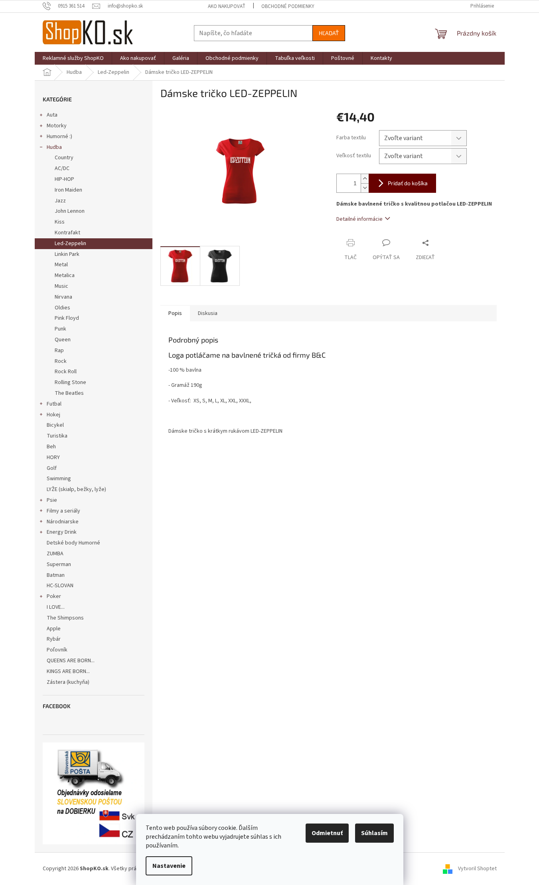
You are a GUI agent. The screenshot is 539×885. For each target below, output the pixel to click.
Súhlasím (374, 833)
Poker (54, 596)
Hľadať (329, 33)
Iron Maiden (68, 190)
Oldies (62, 308)
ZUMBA (55, 554)
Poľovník (57, 650)
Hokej (53, 415)
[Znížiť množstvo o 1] (365, 187)
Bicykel (55, 425)
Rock (61, 361)
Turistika (57, 436)
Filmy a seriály (63, 511)
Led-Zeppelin (70, 243)
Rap (59, 350)
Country (64, 158)
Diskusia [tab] (207, 313)
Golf (52, 468)
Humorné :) (59, 137)
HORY (53, 457)
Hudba (54, 147)
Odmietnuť (327, 833)
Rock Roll (66, 372)
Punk (60, 329)
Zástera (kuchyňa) (69, 682)
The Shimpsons (65, 618)
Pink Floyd (67, 318)
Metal (61, 265)
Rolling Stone (70, 382)
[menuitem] (73, 58)
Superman (59, 564)
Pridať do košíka (408, 183)
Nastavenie (169, 865)
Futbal (54, 404)
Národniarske (63, 522)
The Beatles (69, 393)
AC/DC (62, 168)
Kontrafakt (67, 233)
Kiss (60, 222)
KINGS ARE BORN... (68, 671)
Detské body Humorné (73, 543)
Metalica (65, 275)
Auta (52, 115)
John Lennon (70, 211)
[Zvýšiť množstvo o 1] (365, 178)
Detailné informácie (359, 219)
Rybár (54, 639)
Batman (56, 575)
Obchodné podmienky (287, 6)
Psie (52, 500)
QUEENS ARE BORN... (71, 661)
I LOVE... (56, 607)
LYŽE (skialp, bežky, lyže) (76, 489)
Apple (54, 629)
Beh (51, 447)
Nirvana (63, 297)
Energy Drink (62, 532)
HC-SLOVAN (60, 586)
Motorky (57, 126)
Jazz (60, 201)
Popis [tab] (175, 313)
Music (61, 286)
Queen (63, 340)
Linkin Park (67, 254)
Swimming (59, 479)
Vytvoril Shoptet (477, 869)
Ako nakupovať (226, 6)
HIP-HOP (64, 179)
